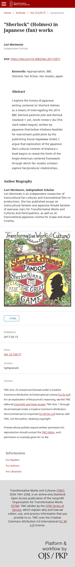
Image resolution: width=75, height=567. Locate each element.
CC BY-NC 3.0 (47, 414)
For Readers (12, 460)
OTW (15, 506)
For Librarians (14, 471)
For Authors (12, 465)
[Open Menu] (4, 4)
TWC (60, 490)
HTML (13, 318)
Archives (20, 12)
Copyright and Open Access (29, 404)
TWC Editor (48, 432)
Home (7, 12)
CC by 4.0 (64, 394)
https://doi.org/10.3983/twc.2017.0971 (35, 59)
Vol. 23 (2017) (38, 12)
